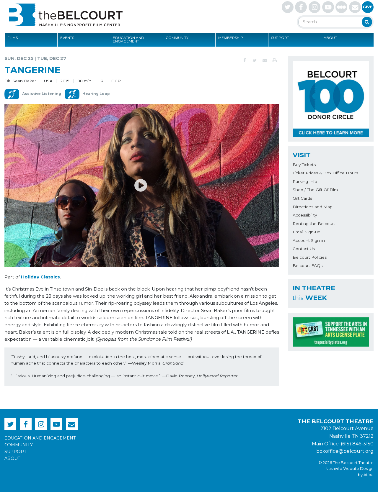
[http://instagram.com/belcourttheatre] (314, 7)
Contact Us (304, 248)
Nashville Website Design (349, 468)
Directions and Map (313, 206)
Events (67, 37)
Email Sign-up (306, 231)
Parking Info (305, 181)
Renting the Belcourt (314, 223)
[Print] (274, 60)
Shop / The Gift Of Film (315, 189)
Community (177, 37)
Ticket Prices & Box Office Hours (325, 172)
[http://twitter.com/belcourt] (288, 7)
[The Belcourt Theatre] (63, 14)
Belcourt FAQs (307, 265)
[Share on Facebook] (244, 60)
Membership (230, 37)
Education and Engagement (128, 39)
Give (368, 7)
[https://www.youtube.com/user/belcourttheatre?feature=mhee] (328, 7)
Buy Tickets (304, 164)
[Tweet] (254, 60)
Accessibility (305, 215)
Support (280, 37)
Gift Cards (302, 198)
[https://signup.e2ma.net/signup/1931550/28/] (355, 7)
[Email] (264, 60)
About (330, 37)
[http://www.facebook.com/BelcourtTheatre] (301, 7)
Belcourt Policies (310, 257)
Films (12, 37)
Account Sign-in (309, 240)
